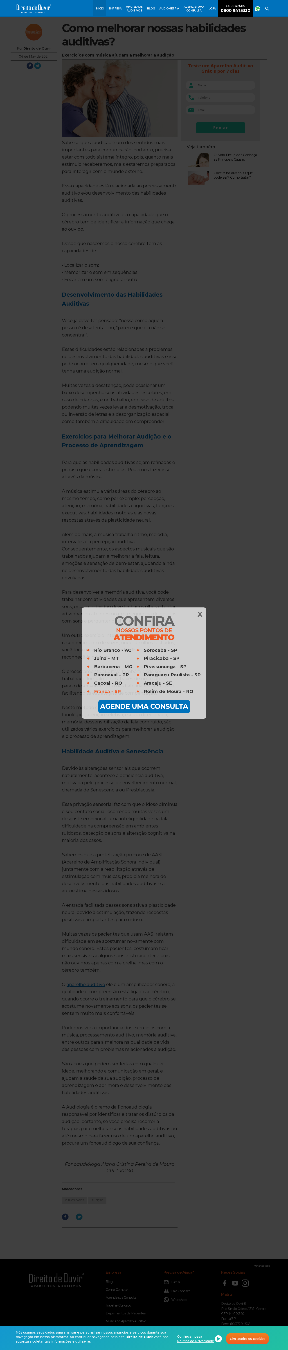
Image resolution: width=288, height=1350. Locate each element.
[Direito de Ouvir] (34, 9)
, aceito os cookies (248, 1339)
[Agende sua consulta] (257, 8)
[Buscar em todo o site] (267, 8)
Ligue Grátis (235, 8)
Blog (151, 8)
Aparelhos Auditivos (134, 8)
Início (99, 8)
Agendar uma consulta (194, 8)
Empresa (115, 8)
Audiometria (169, 8)
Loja (212, 8)
